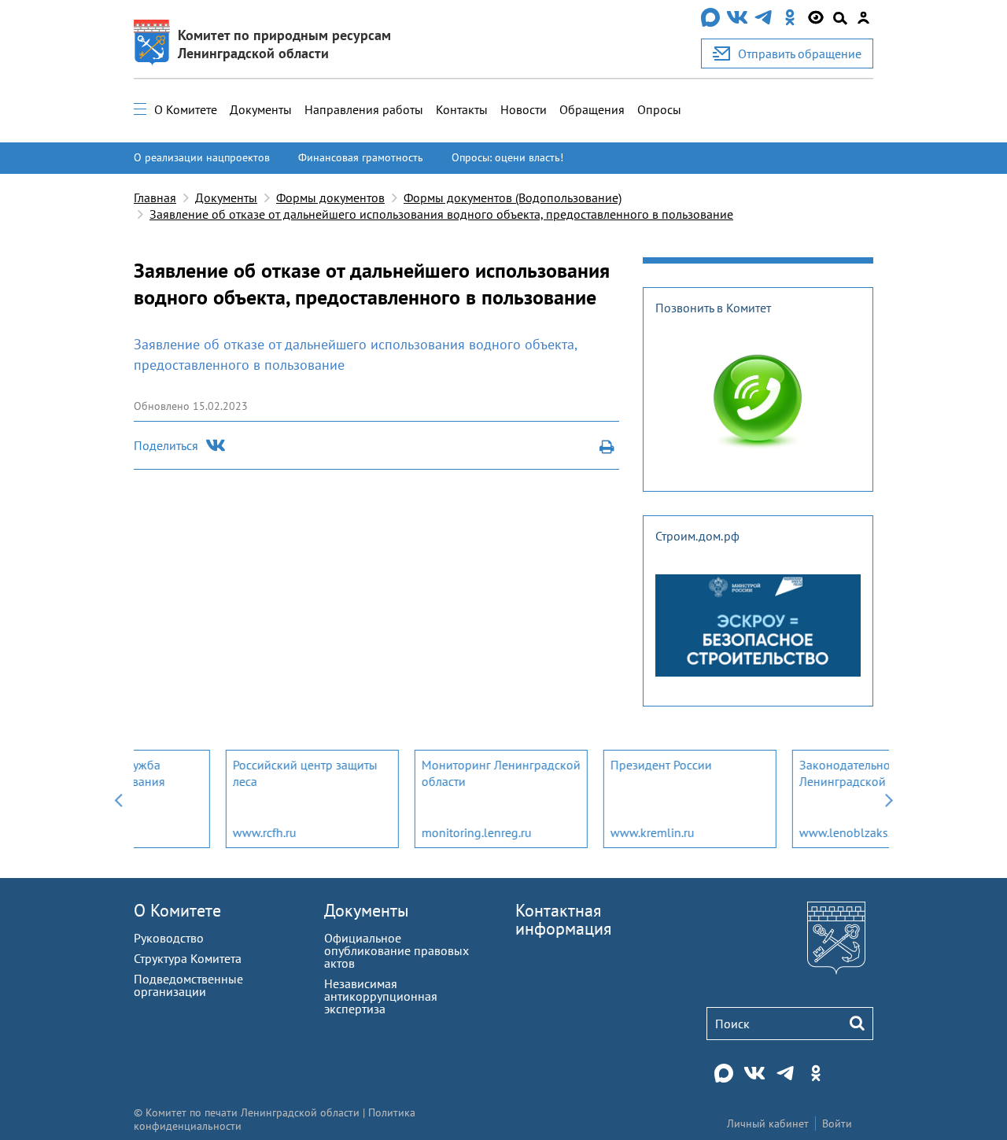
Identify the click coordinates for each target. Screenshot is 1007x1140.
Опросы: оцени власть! (507, 157)
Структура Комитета (188, 958)
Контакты (462, 109)
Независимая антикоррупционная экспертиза (380, 996)
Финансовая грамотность (360, 157)
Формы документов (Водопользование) (513, 197)
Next (889, 799)
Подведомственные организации (188, 985)
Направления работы (363, 109)
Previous (118, 799)
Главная (155, 197)
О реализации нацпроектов (202, 157)
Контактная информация (563, 919)
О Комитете (185, 109)
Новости (523, 109)
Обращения (592, 109)
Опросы (659, 109)
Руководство (169, 938)
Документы (261, 109)
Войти (837, 1123)
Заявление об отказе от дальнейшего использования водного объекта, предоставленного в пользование (441, 214)
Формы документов (330, 197)
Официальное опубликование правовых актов (396, 950)
